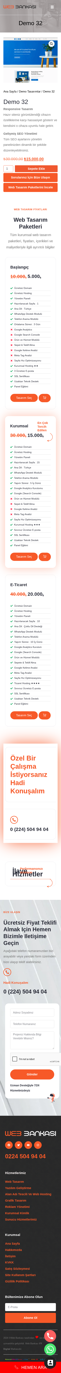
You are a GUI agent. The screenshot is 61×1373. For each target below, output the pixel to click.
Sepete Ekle (36, 168)
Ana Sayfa (9, 91)
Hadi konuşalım (15, 982)
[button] (51, 44)
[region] (30, 1350)
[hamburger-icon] (52, 7)
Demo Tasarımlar (30, 91)
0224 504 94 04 (25, 1156)
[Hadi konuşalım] (7, 972)
